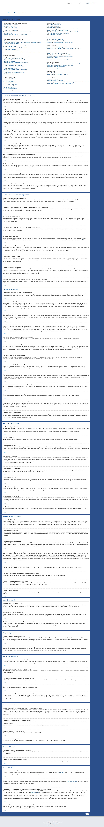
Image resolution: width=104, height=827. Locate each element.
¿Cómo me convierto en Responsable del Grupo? (57, 30)
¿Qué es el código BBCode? (9, 78)
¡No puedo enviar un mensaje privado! (55, 39)
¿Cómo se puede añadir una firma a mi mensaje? (14, 59)
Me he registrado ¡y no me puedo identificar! (12, 29)
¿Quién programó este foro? (53, 79)
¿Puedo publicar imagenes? (9, 83)
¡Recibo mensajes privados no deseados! (56, 40)
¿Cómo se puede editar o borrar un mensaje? (13, 58)
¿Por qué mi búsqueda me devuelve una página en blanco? (60, 56)
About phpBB (35, 774)
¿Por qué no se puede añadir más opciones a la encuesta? (16, 62)
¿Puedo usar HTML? (7, 80)
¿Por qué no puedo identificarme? (10, 30)
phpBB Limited (60, 772)
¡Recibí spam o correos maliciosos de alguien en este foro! (60, 42)
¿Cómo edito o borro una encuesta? (11, 64)
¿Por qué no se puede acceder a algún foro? (12, 65)
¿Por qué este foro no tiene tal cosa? (55, 80)
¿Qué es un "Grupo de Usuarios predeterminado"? (58, 33)
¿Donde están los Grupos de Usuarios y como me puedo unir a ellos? (62, 29)
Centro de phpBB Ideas (71, 781)
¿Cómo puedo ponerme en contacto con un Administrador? (60, 83)
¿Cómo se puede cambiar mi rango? (11, 50)
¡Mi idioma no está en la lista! (9, 46)
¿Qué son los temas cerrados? (10, 88)
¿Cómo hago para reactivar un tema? (11, 74)
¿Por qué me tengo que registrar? (10, 24)
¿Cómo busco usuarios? (52, 57)
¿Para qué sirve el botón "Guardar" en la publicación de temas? (17, 71)
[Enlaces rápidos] (94, 13)
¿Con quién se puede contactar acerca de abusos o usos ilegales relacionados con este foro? (67, 82)
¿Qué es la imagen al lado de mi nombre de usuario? (14, 47)
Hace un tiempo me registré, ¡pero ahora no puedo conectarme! (17, 31)
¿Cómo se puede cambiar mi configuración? (12, 40)
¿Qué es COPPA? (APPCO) (9, 26)
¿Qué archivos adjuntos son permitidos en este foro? (58, 72)
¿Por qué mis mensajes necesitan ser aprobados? (14, 72)
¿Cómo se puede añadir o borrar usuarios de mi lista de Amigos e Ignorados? (64, 48)
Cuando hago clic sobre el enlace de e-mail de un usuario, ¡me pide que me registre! (21, 52)
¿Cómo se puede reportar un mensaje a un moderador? (15, 69)
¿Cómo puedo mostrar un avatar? (10, 49)
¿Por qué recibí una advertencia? (10, 68)
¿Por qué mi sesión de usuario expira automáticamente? (15, 34)
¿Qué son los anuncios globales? (10, 84)
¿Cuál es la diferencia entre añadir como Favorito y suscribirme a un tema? (63, 63)
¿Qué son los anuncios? (8, 85)
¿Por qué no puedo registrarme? (10, 27)
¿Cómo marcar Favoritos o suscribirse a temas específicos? (60, 65)
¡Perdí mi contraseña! (7, 33)
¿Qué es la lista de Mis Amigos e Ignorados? (57, 47)
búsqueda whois (35, 792)
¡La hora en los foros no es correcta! (11, 43)
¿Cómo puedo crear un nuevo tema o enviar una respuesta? (16, 57)
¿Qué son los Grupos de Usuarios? (54, 27)
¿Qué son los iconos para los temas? (11, 90)
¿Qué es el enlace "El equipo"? (54, 34)
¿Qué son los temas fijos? (9, 87)
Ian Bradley (55, 821)
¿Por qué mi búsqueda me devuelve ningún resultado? (59, 54)
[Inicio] (23, 5)
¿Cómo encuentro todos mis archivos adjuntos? (57, 74)
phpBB (81, 239)
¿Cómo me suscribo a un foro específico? (56, 66)
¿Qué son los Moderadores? (53, 26)
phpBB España (56, 823)
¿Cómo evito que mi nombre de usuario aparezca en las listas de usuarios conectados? (22, 42)
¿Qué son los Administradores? (54, 24)
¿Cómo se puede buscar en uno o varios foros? (57, 53)
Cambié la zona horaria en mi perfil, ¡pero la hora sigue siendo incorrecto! (19, 45)
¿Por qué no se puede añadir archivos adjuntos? (13, 66)
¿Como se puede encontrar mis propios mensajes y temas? (60, 59)
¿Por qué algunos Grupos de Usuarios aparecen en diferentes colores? (62, 31)
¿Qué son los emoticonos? (9, 81)
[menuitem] (83, 3)
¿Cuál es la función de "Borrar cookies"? (12, 36)
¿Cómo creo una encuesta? (9, 61)
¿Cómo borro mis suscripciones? (54, 68)
